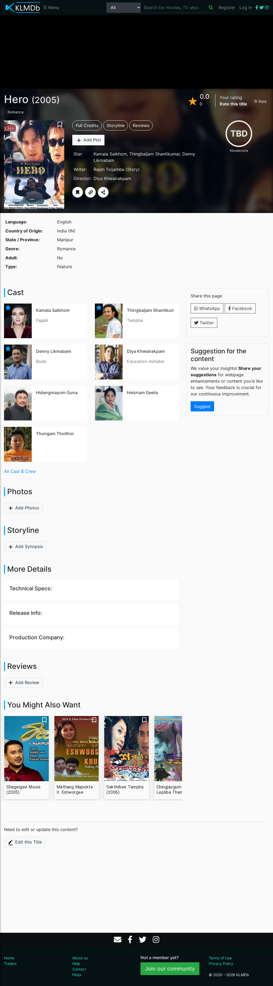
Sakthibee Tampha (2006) (124, 789)
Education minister (145, 361)
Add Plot (91, 139)
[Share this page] (103, 192)
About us (80, 958)
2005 (46, 100)
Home (9, 958)
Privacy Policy (221, 963)
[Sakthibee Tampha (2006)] (126, 748)
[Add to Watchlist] (77, 192)
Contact (79, 969)
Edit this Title (28, 842)
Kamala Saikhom (110, 154)
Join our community (170, 968)
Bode (41, 361)
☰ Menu (51, 7)
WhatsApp (209, 308)
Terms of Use (220, 958)
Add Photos (26, 507)
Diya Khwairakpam (112, 178)
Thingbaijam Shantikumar (154, 154)
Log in (245, 7)
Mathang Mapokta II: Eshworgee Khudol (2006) (75, 789)
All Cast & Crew (20, 471)
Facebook (241, 308)
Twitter (206, 322)
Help (76, 963)
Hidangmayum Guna (57, 392)
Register (227, 7)
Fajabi (42, 320)
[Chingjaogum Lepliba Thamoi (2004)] (176, 748)
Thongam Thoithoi (55, 433)
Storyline (116, 125)
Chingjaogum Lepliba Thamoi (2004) (171, 789)
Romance (15, 112)
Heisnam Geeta (142, 392)
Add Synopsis (28, 546)
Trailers (10, 963)
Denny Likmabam (53, 351)
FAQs (76, 974)
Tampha (135, 320)
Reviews (141, 125)
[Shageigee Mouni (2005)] (26, 748)
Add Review (26, 682)
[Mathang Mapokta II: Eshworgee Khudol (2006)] (76, 748)
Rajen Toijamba (109, 169)
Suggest (202, 406)
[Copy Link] (90, 192)
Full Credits (87, 125)
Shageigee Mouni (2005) (23, 789)
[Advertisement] (136, 51)
